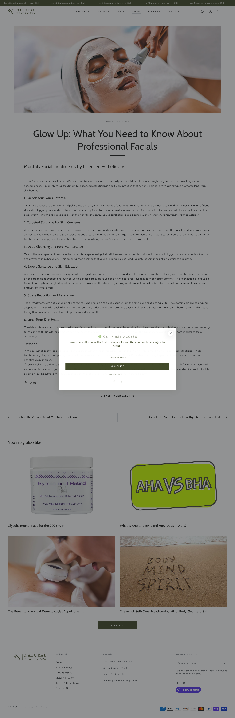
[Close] (170, 333)
